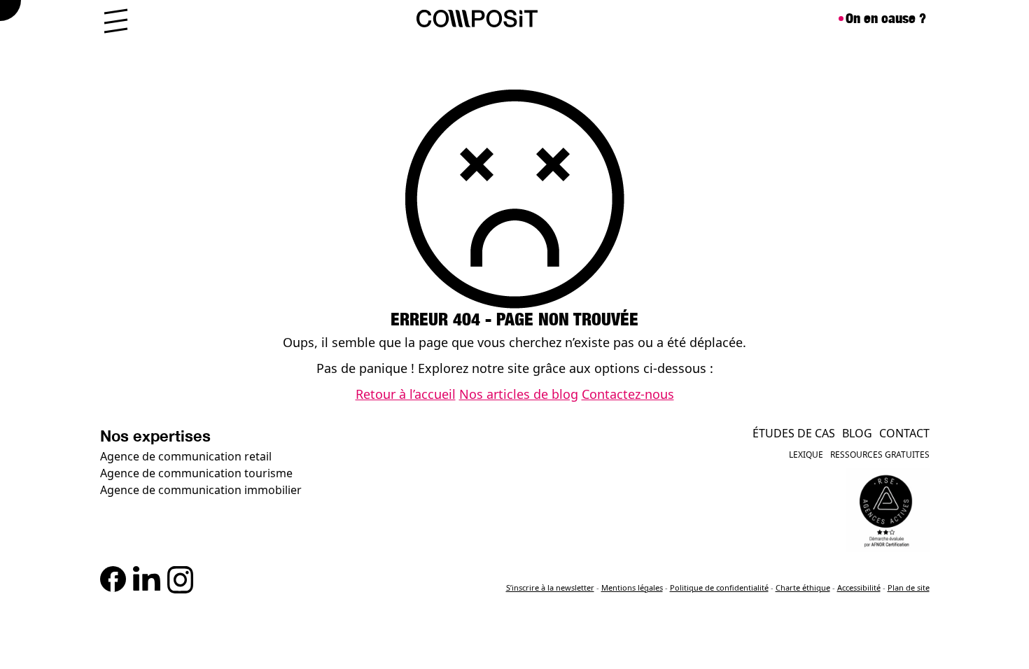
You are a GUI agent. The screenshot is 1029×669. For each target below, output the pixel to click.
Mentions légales (632, 587)
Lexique (806, 454)
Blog (857, 433)
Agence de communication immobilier (201, 490)
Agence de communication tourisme (196, 473)
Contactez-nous (628, 394)
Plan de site (909, 587)
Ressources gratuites (880, 454)
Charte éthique (803, 587)
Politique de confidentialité (719, 587)
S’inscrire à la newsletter (550, 587)
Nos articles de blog (518, 394)
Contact (904, 433)
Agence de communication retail (186, 456)
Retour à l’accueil (406, 394)
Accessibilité (859, 587)
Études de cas (793, 433)
